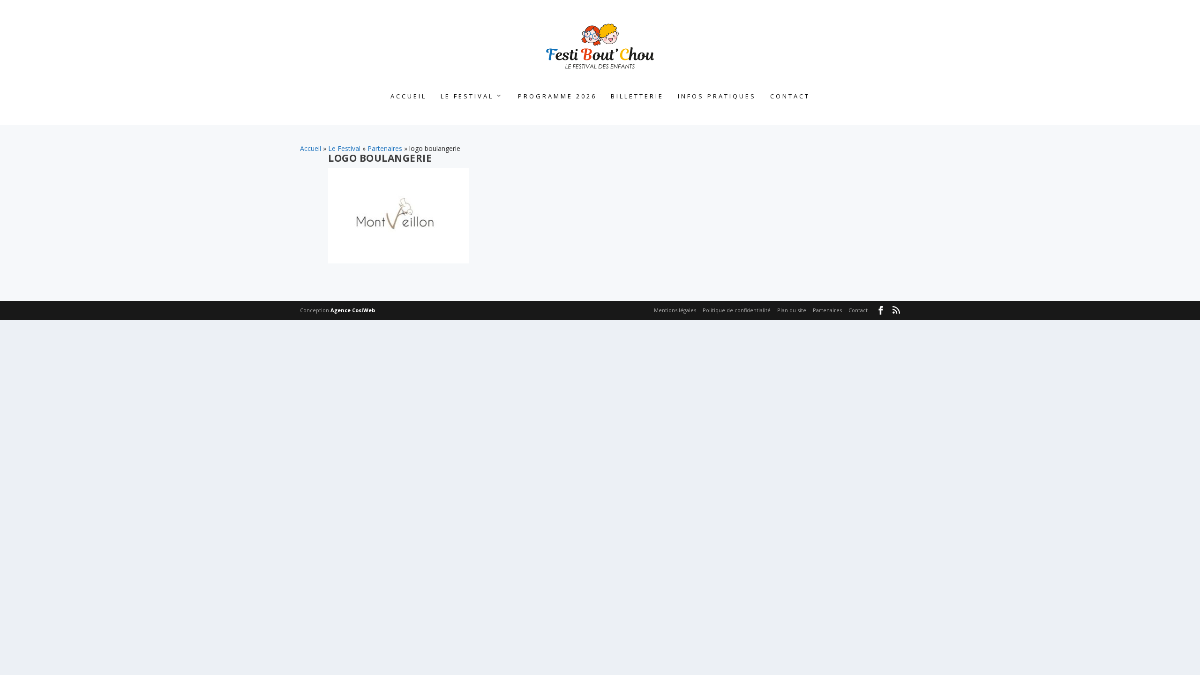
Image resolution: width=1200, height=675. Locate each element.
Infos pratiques (717, 96)
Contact (790, 96)
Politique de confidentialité (737, 310)
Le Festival (467, 96)
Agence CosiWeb (352, 310)
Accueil (408, 96)
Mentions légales (675, 310)
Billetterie (637, 96)
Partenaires (385, 148)
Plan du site (791, 310)
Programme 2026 (557, 96)
